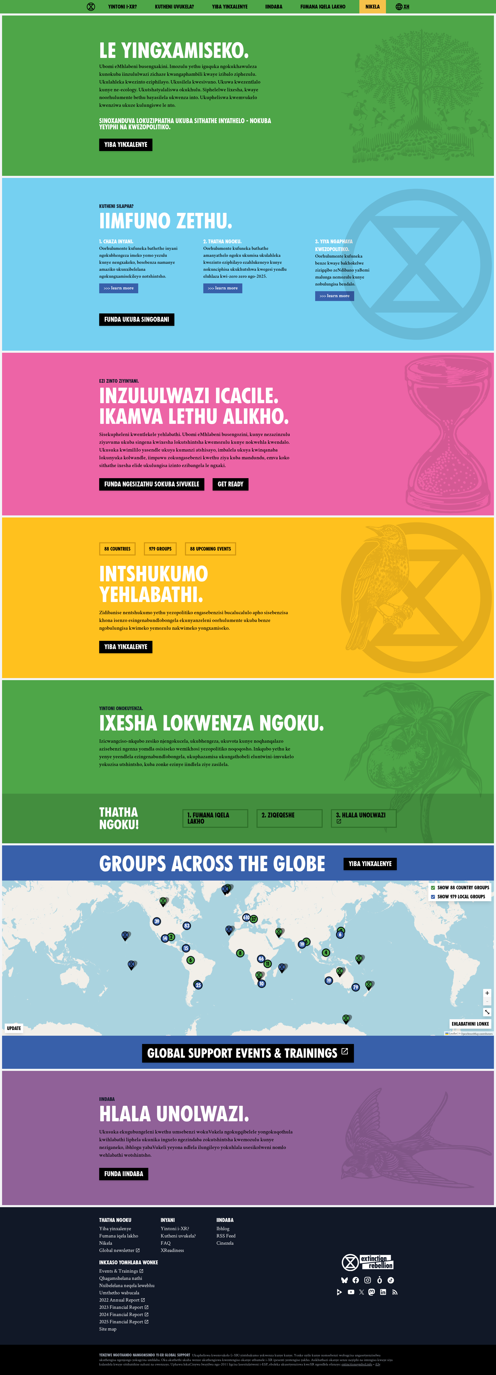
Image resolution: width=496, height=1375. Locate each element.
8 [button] (240, 953)
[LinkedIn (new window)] (383, 1292)
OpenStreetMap (470, 1034)
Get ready (230, 484)
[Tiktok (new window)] (390, 1280)
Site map (108, 1328)
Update (14, 1028)
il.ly (377, 1364)
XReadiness (172, 1250)
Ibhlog (222, 1228)
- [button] (487, 1001)
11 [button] (267, 964)
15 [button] (186, 948)
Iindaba (273, 7)
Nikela (373, 7)
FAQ (166, 1242)
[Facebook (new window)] (356, 1280)
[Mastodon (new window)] (371, 1292)
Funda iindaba (123, 1174)
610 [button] (246, 917)
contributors (486, 1034)
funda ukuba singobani (136, 319)
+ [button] (487, 993)
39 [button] (157, 921)
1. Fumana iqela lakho (208, 818)
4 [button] (326, 953)
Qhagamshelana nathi (120, 1278)
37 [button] (253, 919)
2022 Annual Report (120, 1299)
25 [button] (198, 985)
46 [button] (261, 959)
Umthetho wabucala (119, 1292)
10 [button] (262, 984)
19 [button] (302, 944)
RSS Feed (226, 1235)
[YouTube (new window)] (351, 1292)
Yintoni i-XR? (122, 7)
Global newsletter (117, 1250)
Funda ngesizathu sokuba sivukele (151, 484)
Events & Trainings (119, 1270)
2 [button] (171, 937)
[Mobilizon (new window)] (379, 1280)
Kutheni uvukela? (174, 7)
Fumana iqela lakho (322, 7)
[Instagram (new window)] (368, 1280)
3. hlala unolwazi (361, 815)
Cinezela (225, 1242)
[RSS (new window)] (395, 1292)
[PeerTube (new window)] (339, 1292)
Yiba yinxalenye (229, 7)
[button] (125, 936)
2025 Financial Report (121, 1321)
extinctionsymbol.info (357, 1364)
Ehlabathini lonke (470, 1024)
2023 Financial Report (121, 1307)
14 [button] (165, 938)
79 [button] (355, 987)
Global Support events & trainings (243, 1053)
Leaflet (453, 1033)
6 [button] (340, 934)
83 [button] (186, 926)
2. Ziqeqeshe (278, 815)
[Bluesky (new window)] (344, 1280)
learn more (119, 288)
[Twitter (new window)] (361, 1292)
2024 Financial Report (121, 1314)
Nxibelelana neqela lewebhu (126, 1285)
